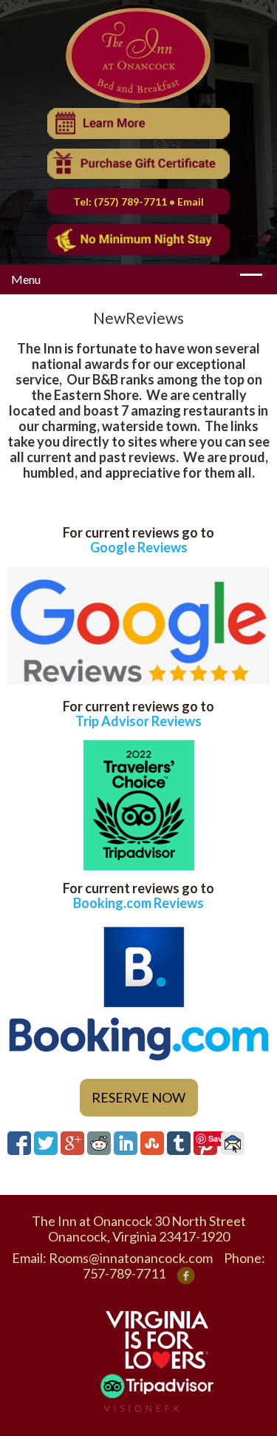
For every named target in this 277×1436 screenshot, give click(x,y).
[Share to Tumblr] (179, 1143)
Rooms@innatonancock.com (131, 1258)
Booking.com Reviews (138, 903)
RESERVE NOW (138, 1097)
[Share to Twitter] (46, 1143)
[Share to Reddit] (99, 1143)
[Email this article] (232, 1143)
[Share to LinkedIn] (125, 1143)
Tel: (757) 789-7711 (120, 201)
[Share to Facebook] (19, 1143)
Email (190, 201)
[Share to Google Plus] (72, 1143)
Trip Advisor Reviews (138, 721)
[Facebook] (186, 1273)
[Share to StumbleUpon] (152, 1143)
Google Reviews (139, 547)
